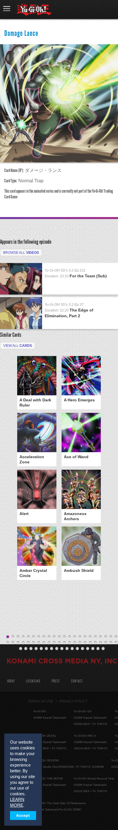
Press (56, 681)
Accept (23, 815)
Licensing (33, 681)
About (11, 681)
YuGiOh (34, 10)
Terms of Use (40, 701)
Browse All (21, 253)
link (7, 9)
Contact (77, 681)
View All (17, 346)
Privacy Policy (73, 701)
